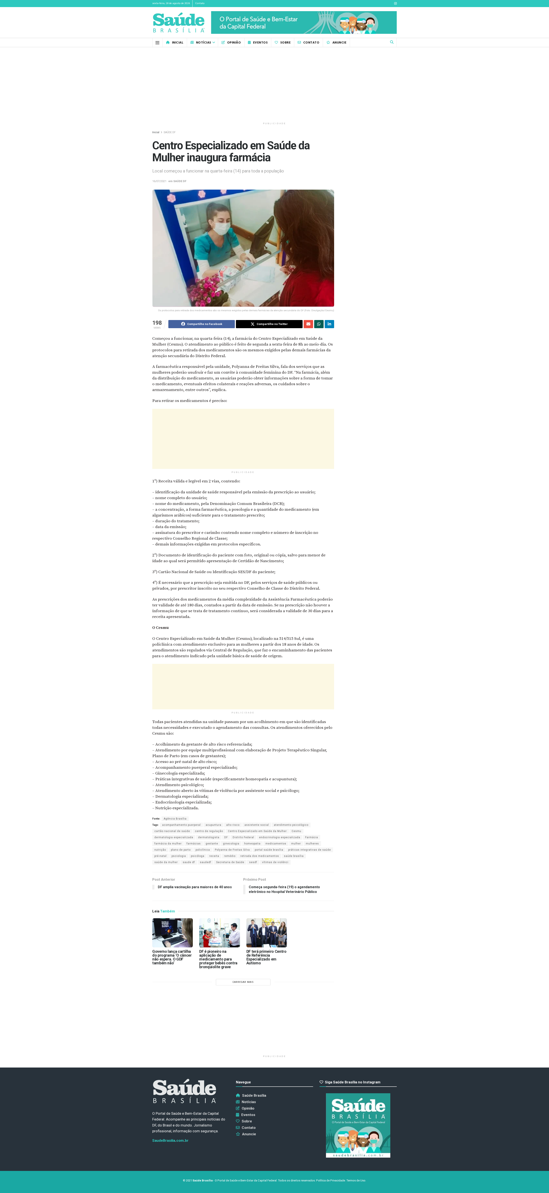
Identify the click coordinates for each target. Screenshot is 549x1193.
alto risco (233, 824)
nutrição (160, 849)
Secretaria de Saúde (230, 862)
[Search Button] (392, 42)
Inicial (177, 42)
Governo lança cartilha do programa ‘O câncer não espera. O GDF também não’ (172, 957)
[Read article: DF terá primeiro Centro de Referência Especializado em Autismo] (266, 932)
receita (214, 856)
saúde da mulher (166, 862)
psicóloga (197, 856)
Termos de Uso (355, 1180)
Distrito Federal (243, 837)
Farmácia (311, 837)
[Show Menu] (157, 42)
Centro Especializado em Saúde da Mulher (257, 831)
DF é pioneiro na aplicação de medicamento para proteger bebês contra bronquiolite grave (218, 959)
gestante (212, 843)
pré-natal (160, 856)
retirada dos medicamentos (259, 856)
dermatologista (208, 837)
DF (226, 837)
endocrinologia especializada (279, 837)
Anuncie (339, 42)
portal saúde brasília (269, 849)
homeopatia (252, 843)
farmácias (194, 843)
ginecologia (231, 843)
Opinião (234, 42)
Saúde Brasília (254, 1095)
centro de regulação (209, 831)
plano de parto (181, 849)
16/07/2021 (159, 181)
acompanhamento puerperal (181, 824)
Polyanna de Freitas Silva (232, 849)
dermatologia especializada (173, 837)
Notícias (203, 42)
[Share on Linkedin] (329, 324)
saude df (189, 862)
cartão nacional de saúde (172, 831)
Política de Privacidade (330, 1180)
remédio (229, 856)
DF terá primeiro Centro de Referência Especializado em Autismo (266, 957)
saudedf (205, 862)
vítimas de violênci (275, 862)
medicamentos (275, 843)
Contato (200, 3)
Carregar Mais (243, 982)
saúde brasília (294, 856)
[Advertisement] (274, 84)
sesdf (253, 862)
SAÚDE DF (169, 132)
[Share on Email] (308, 324)
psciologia (179, 856)
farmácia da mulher (168, 843)
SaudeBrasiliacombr (170, 1140)
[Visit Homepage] (178, 22)
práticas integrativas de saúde (309, 849)
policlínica (203, 849)
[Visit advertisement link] (304, 22)
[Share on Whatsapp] (319, 324)
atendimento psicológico (291, 824)
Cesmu (296, 831)
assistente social (256, 824)
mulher (296, 843)
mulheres (312, 843)
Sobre (285, 42)
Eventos (260, 42)
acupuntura (213, 824)
